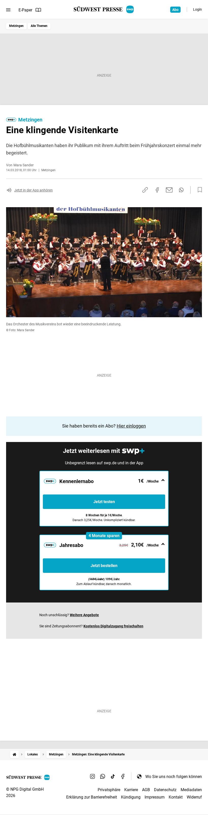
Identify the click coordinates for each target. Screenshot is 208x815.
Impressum (155, 797)
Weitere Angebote (84, 615)
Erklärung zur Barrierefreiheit (91, 797)
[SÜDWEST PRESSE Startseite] (104, 9)
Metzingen (16, 26)
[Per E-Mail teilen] (169, 190)
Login (197, 9)
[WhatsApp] (103, 776)
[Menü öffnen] (8, 10)
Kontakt (176, 797)
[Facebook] (123, 776)
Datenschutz (165, 789)
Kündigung (131, 797)
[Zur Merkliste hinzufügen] (198, 190)
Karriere (131, 789)
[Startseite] (14, 754)
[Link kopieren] (145, 190)
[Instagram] (93, 776)
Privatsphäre (109, 789)
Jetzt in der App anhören (33, 190)
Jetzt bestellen (104, 565)
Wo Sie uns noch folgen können (173, 776)
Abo (175, 10)
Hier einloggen (131, 426)
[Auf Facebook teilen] (157, 190)
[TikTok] (113, 776)
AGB (146, 789)
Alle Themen (39, 26)
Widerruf (194, 797)
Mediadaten (191, 789)
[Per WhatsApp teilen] (181, 190)
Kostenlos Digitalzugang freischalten (113, 626)
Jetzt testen (104, 501)
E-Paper (25, 10)
